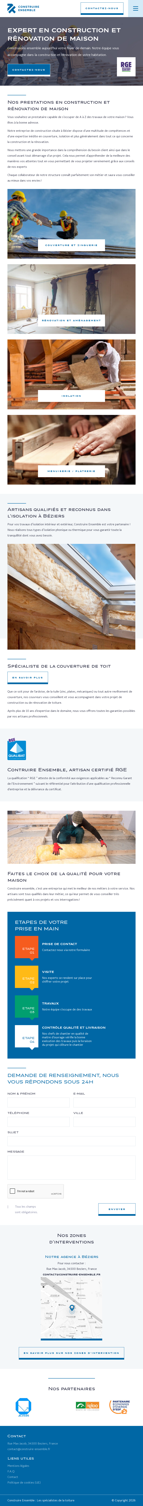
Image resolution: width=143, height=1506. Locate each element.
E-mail (79, 1093)
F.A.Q (11, 1471)
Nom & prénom (21, 1093)
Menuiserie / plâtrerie (71, 471)
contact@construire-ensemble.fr (71, 1274)
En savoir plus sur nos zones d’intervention (71, 1353)
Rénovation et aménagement (71, 320)
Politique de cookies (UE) (24, 1482)
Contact (12, 1477)
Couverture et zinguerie (71, 245)
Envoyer (117, 1209)
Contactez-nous (102, 8)
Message (15, 1151)
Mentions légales (18, 1466)
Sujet (13, 1132)
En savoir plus (27, 678)
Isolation (71, 396)
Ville (78, 1113)
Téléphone (18, 1113)
